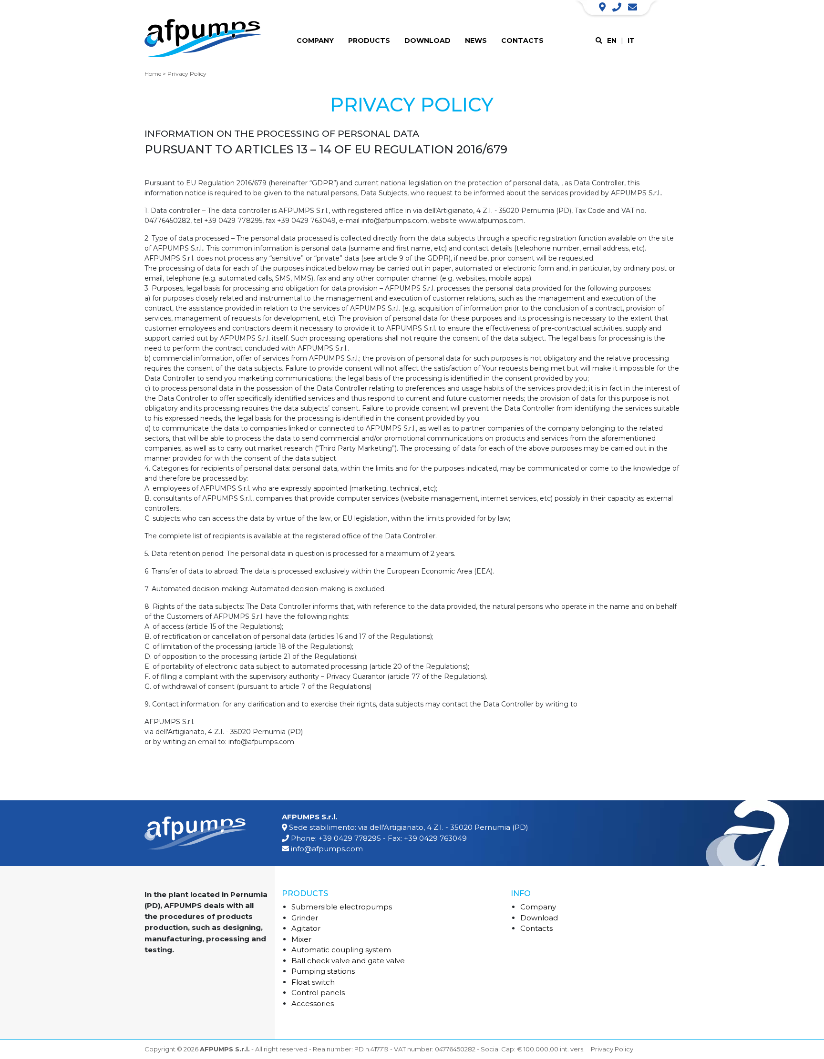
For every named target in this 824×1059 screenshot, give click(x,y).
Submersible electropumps (341, 906)
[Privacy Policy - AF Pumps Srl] (202, 40)
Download (427, 40)
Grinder (304, 917)
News (476, 40)
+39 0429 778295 (350, 838)
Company (315, 40)
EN (612, 40)
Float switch (313, 982)
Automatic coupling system (341, 949)
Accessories (312, 1003)
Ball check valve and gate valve (348, 960)
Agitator (305, 928)
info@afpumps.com (327, 848)
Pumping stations (323, 971)
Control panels (318, 992)
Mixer (301, 939)
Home (152, 73)
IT (631, 40)
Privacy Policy (612, 1049)
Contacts (522, 40)
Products (369, 40)
